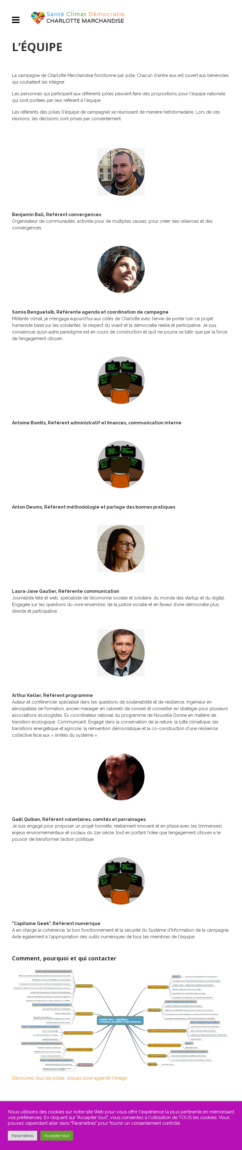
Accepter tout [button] (56, 1135)
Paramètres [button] (22, 1135)
